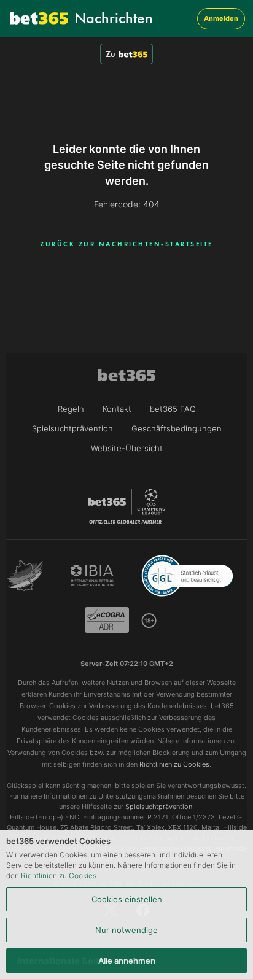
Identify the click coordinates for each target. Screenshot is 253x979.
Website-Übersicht (127, 448)
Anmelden (221, 18)
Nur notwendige (126, 930)
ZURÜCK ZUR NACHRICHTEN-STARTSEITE (126, 243)
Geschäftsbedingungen (176, 428)
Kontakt (117, 409)
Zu (110, 54)
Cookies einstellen (126, 899)
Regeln (71, 409)
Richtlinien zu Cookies (58, 875)
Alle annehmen (126, 960)
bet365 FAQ (173, 409)
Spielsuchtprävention (72, 428)
